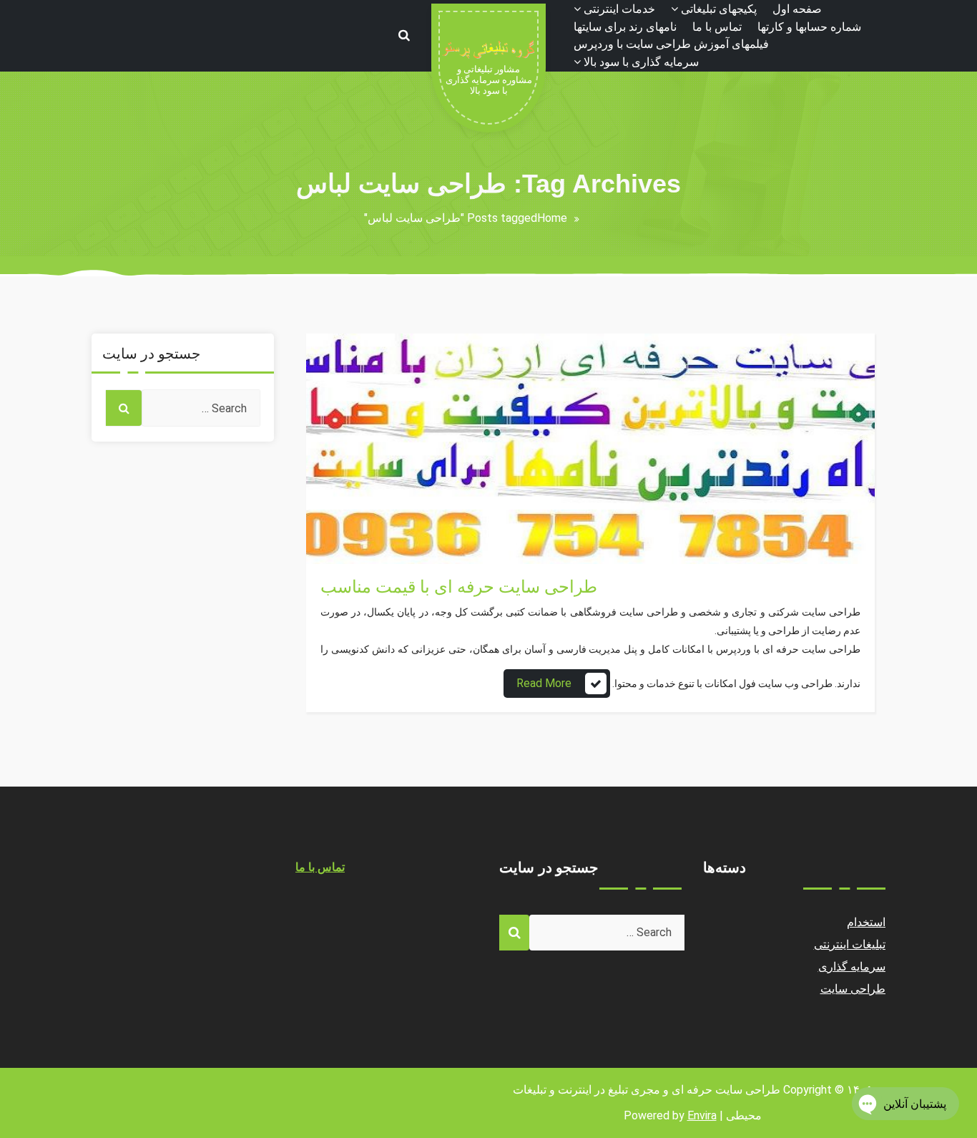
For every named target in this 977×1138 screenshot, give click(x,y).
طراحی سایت (353, 555)
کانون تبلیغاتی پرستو (368, 520)
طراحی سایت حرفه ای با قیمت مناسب (458, 586)
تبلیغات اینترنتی (850, 944)
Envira (702, 1115)
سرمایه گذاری (852, 966)
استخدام (866, 922)
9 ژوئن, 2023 (353, 538)
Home (552, 218)
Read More (543, 683)
